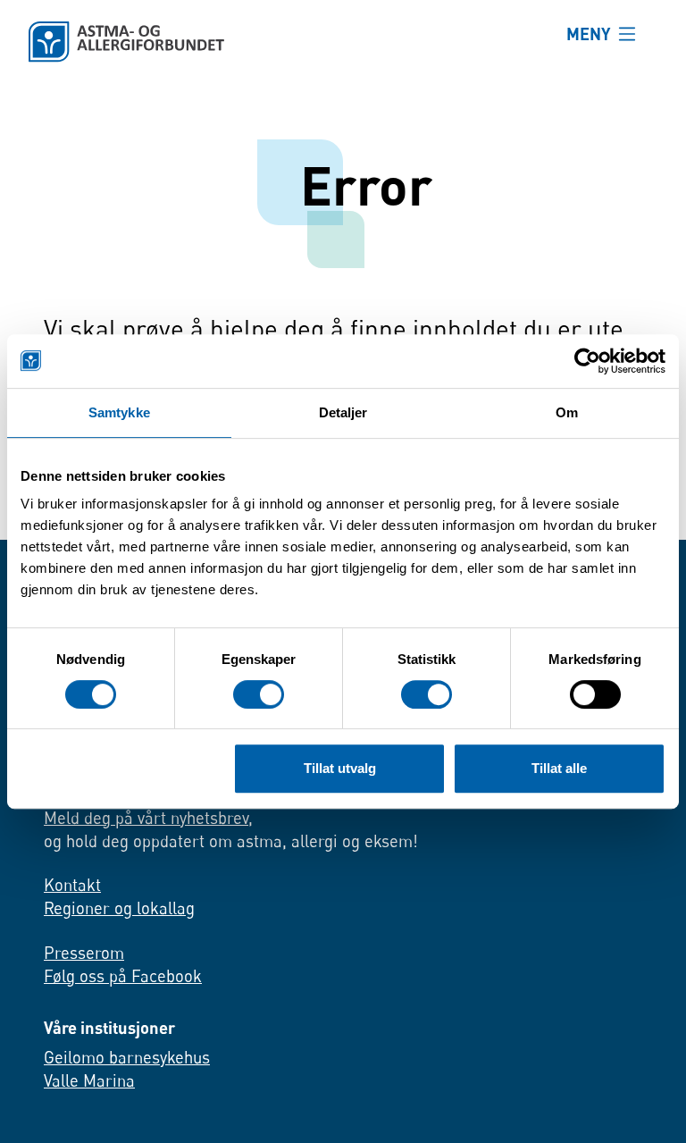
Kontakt (72, 885)
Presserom (84, 952)
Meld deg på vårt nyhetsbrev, (148, 818)
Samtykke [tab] (119, 412)
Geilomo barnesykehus (127, 1057)
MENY (588, 33)
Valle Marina (89, 1080)
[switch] (258, 694)
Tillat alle (559, 768)
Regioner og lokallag (119, 908)
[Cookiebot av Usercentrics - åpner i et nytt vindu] (587, 361)
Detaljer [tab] (343, 412)
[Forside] (283, 42)
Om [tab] (567, 412)
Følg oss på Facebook (123, 976)
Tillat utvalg (340, 768)
